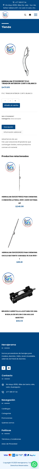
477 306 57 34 (20, 2)
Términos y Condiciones (11, 439)
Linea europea (16, 119)
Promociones (7, 418)
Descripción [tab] (8, 127)
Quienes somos (8, 423)
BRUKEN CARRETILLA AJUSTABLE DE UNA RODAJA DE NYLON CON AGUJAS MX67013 (19, 314)
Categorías (6, 413)
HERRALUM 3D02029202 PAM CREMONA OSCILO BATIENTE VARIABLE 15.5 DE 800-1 (19, 255)
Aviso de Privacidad (9, 444)
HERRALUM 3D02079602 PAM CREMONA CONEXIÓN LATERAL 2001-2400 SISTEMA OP (19, 200)
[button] (34, 464)
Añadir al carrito (11, 105)
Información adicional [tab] (12, 132)
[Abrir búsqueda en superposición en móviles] (25, 15)
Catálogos (6, 409)
